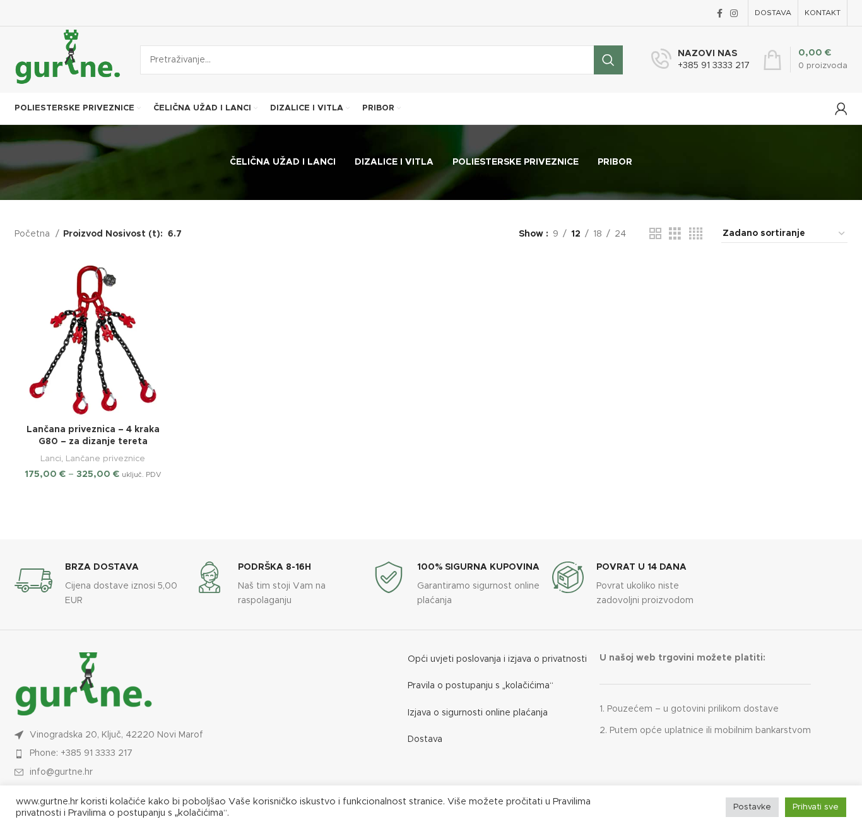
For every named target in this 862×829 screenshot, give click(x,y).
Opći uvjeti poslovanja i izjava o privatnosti (497, 659)
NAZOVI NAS (707, 53)
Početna (33, 234)
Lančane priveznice (105, 458)
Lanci (50, 458)
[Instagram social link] (733, 13)
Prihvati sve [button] (816, 807)
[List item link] (139, 753)
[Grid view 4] (695, 234)
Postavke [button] (752, 807)
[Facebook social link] (719, 13)
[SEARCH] (608, 59)
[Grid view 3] (675, 234)
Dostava (425, 739)
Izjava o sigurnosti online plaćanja (478, 712)
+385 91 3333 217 (714, 65)
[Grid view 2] (655, 234)
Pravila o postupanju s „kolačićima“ (480, 685)
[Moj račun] (841, 108)
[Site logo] (68, 59)
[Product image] (93, 340)
